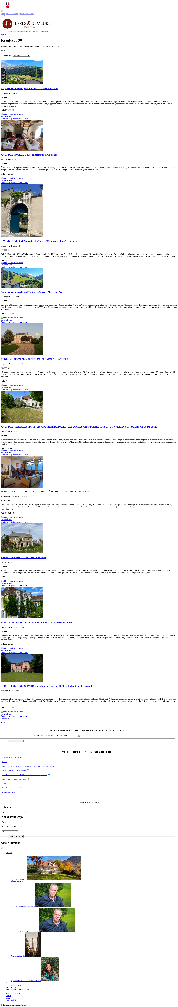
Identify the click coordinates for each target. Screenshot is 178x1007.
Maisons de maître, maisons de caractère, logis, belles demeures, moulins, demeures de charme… (29, 766)
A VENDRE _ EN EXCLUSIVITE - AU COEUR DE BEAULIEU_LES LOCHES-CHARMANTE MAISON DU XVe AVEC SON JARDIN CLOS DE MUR (79, 426)
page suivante (6, 718)
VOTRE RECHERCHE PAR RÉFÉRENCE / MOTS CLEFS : (87, 730)
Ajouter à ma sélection (14, 114)
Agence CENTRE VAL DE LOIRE (25, 931)
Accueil (4, 34)
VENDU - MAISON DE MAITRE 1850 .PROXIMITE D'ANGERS (34, 359)
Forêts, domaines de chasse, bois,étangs (13, 788)
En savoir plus (6, 117)
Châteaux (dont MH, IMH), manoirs (12, 757)
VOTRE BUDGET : (12, 826)
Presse (8, 996)
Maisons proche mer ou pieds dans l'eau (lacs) (14, 779)
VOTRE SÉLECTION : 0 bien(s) (19, 989)
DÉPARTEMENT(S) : (13, 817)
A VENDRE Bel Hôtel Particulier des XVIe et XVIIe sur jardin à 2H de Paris (39, 241)
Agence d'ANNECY (19, 880)
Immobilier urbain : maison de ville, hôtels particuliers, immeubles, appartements (24, 775)
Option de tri (8, 55)
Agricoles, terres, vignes (8, 792)
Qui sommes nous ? (13, 855)
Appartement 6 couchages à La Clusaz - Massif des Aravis (29, 88)
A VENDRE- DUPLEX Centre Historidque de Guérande (29, 154)
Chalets (4, 783)
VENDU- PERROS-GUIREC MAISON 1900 (23, 557)
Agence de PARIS (18, 956)
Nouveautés (10, 983)
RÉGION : (7, 807)
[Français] (7, 4)
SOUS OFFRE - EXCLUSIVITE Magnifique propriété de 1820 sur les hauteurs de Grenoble (47, 686)
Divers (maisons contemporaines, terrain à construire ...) (17, 796)
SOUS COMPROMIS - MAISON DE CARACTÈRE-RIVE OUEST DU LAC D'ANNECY (46, 491)
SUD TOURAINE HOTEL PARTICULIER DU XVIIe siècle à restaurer (36, 622)
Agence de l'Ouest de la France (23, 906)
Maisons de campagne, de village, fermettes (14, 770)
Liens (8, 998)
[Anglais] (7, 7)
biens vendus (11, 987)
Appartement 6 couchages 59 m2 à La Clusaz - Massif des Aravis (33, 292)
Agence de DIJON (18, 882)
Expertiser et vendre (13, 985)
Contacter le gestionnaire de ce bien (14, 119)
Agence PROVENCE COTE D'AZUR (26, 981)
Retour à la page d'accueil (15, 993)
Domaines (4, 762)
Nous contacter (11, 1000)
